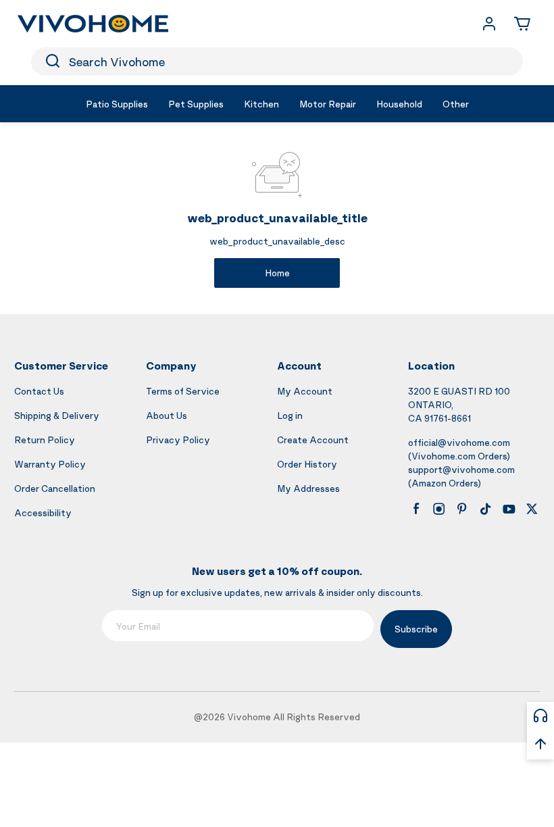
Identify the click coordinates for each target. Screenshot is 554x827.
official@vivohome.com (459, 442)
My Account (304, 391)
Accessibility (43, 512)
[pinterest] (462, 509)
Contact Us (39, 391)
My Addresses (308, 488)
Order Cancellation (54, 488)
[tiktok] (486, 509)
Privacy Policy (178, 439)
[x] (532, 509)
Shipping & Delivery (56, 415)
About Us (166, 415)
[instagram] (439, 509)
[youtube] (509, 509)
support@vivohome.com (461, 469)
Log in (290, 415)
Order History (307, 464)
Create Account (313, 439)
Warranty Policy (50, 464)
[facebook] (416, 509)
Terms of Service (183, 391)
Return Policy (44, 439)
